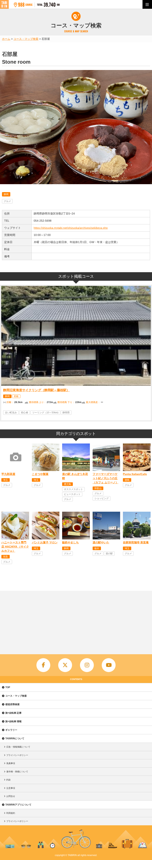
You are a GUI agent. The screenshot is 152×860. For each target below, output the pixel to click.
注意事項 (10, 788)
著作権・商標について (17, 771)
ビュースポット (72, 494)
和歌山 (98, 488)
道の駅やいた (101, 542)
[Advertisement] (76, 620)
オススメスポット (73, 489)
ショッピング (101, 498)
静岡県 (66, 412)
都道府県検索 (12, 704)
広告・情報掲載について (18, 747)
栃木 (96, 548)
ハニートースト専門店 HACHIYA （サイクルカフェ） (15, 546)
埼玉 (5, 480)
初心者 (24, 412)
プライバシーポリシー (17, 755)
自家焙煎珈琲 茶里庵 (136, 542)
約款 (8, 780)
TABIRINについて (14, 738)
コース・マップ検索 (16, 695)
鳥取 (5, 556)
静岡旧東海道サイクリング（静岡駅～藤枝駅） (36, 390)
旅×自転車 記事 (13, 713)
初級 (16, 396)
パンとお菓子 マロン (45, 542)
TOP (7, 687)
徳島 (127, 480)
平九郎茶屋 (8, 474)
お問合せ (10, 796)
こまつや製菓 (40, 474)
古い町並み (11, 412)
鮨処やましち (70, 542)
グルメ (7, 201)
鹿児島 (67, 484)
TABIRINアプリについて (18, 804)
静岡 (6, 194)
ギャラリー (11, 730)
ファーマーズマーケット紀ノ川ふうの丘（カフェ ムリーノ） (105, 478)
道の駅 (109, 553)
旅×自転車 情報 (13, 721)
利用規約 (10, 813)
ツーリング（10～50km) (45, 412)
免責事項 (10, 763)
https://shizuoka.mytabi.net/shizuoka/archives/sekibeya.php (71, 227)
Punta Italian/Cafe (135, 474)
